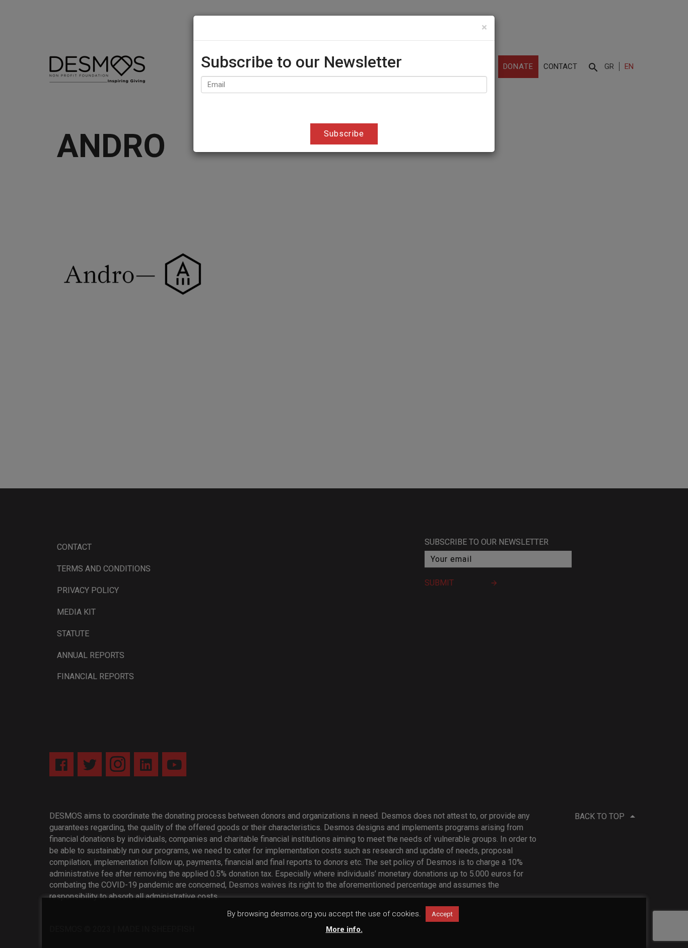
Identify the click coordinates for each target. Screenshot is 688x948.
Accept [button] (442, 914)
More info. (344, 929)
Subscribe (344, 133)
